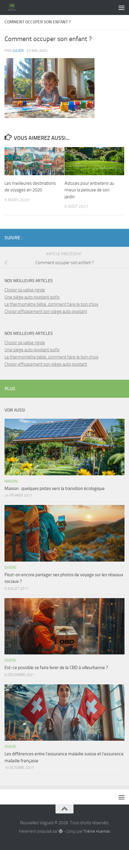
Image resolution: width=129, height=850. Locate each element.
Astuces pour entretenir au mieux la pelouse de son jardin (89, 190)
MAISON (10, 481)
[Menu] (121, 7)
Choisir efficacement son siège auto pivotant (45, 311)
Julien (18, 50)
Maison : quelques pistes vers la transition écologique (54, 488)
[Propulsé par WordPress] (60, 831)
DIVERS (10, 567)
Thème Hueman (96, 831)
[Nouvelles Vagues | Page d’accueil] (14, 7)
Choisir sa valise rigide (24, 290)
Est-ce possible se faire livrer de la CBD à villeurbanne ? (56, 667)
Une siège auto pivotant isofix (32, 297)
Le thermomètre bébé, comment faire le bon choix (51, 304)
